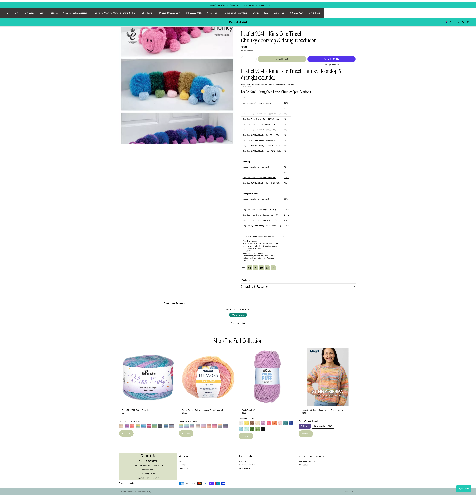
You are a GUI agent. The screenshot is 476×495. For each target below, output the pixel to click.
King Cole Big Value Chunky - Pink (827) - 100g (261, 140)
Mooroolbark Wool (130, 492)
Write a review (238, 315)
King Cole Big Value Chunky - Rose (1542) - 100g (261, 183)
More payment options (331, 65)
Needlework (212, 13)
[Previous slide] (122, 376)
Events (256, 13)
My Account (184, 461)
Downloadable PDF (323, 425)
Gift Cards (29, 13)
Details (246, 280)
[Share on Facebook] (249, 267)
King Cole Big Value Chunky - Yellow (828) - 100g (262, 151)
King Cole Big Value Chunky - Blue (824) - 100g (261, 135)
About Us (243, 461)
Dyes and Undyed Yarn (169, 13)
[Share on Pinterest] (261, 267)
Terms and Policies (350, 492)
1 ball (286, 114)
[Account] (463, 22)
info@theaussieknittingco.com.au (150, 465)
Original (304, 425)
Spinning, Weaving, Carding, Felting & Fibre (115, 13)
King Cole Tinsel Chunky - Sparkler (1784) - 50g (261, 215)
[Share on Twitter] (255, 267)
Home (7, 13)
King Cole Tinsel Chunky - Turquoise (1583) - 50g (262, 114)
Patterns (54, 13)
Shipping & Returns (254, 286)
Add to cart (126, 433)
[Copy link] (273, 267)
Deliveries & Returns (307, 461)
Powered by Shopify (144, 492)
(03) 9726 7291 (296, 13)
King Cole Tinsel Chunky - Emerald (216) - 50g (261, 119)
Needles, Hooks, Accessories (76, 13)
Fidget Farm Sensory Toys (235, 13)
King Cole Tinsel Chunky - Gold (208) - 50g (259, 130)
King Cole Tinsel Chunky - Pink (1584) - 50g (259, 177)
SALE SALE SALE (194, 13)
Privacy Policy (244, 468)
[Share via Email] (267, 267)
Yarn (42, 13)
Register (182, 465)
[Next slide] (173, 376)
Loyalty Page (314, 13)
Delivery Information (247, 465)
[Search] (457, 22)
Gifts (17, 13)
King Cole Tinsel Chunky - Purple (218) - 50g (260, 220)
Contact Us (279, 13)
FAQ (266, 13)
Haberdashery (147, 13)
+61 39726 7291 (151, 461)
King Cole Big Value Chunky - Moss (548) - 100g (261, 146)
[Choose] (173, 402)
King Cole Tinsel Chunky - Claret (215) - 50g (260, 124)
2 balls (286, 177)
